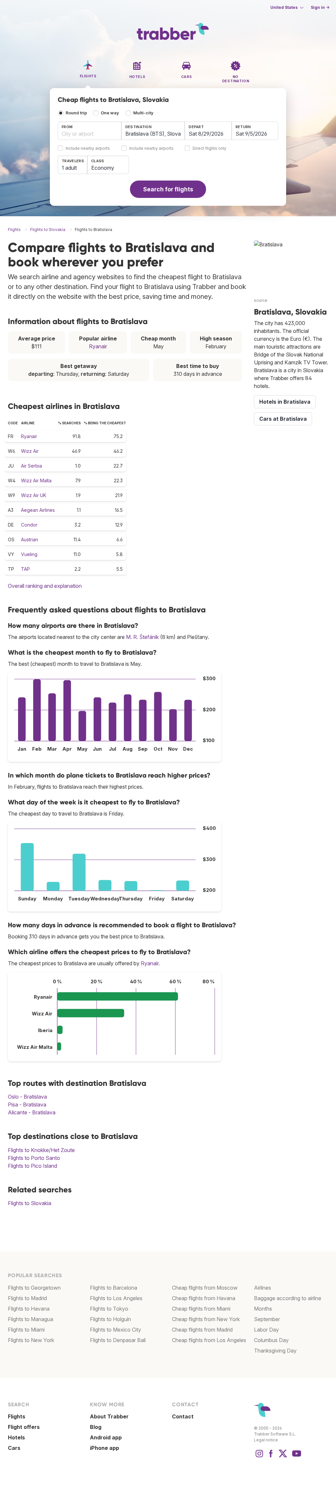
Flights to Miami (26, 1329)
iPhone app (104, 1448)
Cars (14, 1448)
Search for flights (168, 189)
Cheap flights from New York (206, 1319)
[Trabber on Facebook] (271, 1456)
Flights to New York (31, 1340)
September (267, 1319)
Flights (16, 1416)
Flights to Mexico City (115, 1329)
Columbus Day (271, 1340)
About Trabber (109, 1416)
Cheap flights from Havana (203, 1298)
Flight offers (24, 1427)
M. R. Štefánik (142, 637)
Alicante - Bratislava (31, 1112)
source (260, 300)
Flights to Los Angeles (116, 1298)
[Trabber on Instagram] (259, 1456)
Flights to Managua (30, 1319)
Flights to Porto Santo (34, 1158)
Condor (29, 525)
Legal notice (266, 1439)
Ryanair (98, 346)
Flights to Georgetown (34, 1287)
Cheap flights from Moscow (205, 1287)
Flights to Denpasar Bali (118, 1340)
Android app (106, 1437)
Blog (95, 1427)
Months (263, 1308)
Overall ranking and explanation (45, 586)
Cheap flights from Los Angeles (209, 1340)
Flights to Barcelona (113, 1287)
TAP (25, 569)
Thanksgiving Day (275, 1350)
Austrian (29, 539)
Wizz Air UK (33, 495)
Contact (183, 1416)
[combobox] (89, 131)
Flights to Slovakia (29, 1203)
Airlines (262, 1287)
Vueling (29, 554)
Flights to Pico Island (32, 1166)
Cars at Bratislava (283, 418)
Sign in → (320, 7)
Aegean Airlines (38, 510)
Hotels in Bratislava (284, 401)
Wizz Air (30, 451)
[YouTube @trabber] (295, 1456)
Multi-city (143, 112)
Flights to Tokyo (109, 1308)
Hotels (16, 1437)
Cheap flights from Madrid (202, 1329)
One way (110, 112)
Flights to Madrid (27, 1298)
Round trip (76, 112)
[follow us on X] (283, 1456)
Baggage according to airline (287, 1298)
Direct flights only (209, 148)
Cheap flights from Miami (201, 1308)
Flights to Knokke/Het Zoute (41, 1150)
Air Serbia (31, 466)
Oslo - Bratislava (27, 1096)
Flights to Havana (29, 1308)
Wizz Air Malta (36, 480)
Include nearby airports (88, 148)
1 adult (69, 167)
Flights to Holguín (110, 1319)
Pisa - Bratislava (27, 1104)
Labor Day (266, 1329)
